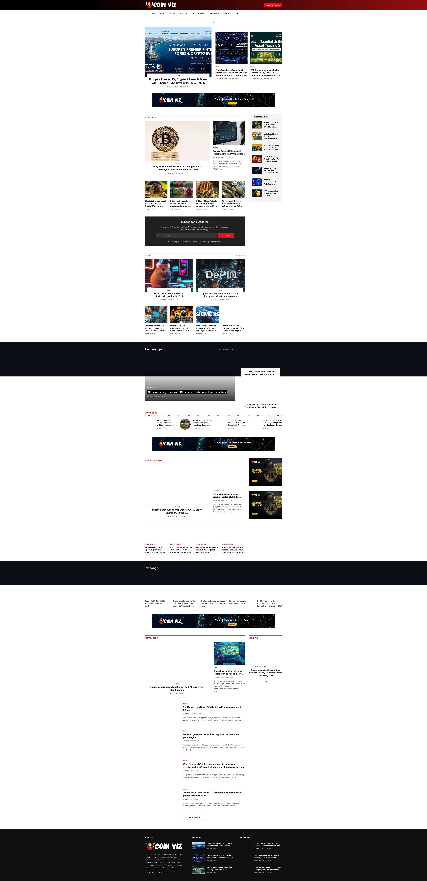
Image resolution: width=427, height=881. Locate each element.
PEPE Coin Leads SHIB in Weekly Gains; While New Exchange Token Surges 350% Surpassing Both (272, 422)
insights (258, 666)
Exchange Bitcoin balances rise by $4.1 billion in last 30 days (213, 603)
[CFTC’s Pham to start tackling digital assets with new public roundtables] (265, 653)
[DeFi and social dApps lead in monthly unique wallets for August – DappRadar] (246, 858)
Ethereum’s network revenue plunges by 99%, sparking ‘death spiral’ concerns (233, 328)
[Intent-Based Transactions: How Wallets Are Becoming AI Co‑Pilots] (257, 182)
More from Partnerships (227, 349)
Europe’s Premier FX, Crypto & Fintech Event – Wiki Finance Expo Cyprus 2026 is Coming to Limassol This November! (178, 81)
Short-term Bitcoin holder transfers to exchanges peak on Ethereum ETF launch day (184, 603)
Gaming (227, 14)
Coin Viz (163, 299)
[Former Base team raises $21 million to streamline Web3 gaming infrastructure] (162, 797)
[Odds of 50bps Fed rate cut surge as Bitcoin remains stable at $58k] (207, 189)
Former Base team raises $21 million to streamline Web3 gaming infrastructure (212, 794)
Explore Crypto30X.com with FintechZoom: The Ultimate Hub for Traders (228, 152)
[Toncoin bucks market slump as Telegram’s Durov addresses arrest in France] (246, 870)
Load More (193, 817)
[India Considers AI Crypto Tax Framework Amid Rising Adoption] (257, 136)
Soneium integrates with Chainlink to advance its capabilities (187, 392)
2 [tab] (267, 681)
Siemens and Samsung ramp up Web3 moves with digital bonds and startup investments (206, 328)
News (163, 14)
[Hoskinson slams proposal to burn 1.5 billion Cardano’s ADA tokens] (181, 314)
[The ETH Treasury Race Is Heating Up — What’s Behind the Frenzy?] (257, 159)
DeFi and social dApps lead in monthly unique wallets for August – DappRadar (266, 856)
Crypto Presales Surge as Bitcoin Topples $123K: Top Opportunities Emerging (226, 495)
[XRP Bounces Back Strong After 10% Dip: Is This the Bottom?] (257, 193)
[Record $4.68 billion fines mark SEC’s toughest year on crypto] (207, 532)
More (237, 14)
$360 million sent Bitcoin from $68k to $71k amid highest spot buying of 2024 (269, 603)
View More (240, 255)
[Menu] (146, 14)
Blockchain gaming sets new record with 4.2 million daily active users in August (228, 672)
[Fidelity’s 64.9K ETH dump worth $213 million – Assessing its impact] (150, 424)
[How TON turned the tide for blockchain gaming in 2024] (169, 275)
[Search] (281, 13)
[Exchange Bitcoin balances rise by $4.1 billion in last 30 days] (213, 585)
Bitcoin (177, 163)
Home (154, 14)
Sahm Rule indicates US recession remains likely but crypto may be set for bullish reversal (233, 550)
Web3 (172, 14)
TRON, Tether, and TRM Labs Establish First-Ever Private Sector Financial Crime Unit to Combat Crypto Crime (261, 373)
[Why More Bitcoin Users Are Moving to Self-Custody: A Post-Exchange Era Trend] (177, 143)
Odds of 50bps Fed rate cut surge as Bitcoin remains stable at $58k (206, 203)
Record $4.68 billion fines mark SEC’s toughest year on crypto (207, 549)
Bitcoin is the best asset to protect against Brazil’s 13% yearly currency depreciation (155, 203)
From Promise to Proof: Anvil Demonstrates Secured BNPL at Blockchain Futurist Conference (231, 73)
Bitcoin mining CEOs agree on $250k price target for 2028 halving (155, 549)
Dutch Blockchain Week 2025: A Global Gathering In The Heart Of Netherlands (237, 422)
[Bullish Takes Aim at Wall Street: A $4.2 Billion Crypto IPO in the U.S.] (257, 125)
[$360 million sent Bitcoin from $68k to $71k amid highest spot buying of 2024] (269, 585)
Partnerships (151, 387)
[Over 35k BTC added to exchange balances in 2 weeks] (157, 585)
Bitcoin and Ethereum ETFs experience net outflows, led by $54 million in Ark (231, 203)
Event (178, 75)
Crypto (183, 14)
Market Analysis (218, 491)
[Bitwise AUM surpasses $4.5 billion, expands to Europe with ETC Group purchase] (246, 846)
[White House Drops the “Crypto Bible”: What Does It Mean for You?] (257, 147)
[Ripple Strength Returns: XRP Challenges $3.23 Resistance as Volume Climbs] (257, 170)
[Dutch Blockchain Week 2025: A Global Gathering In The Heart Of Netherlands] (220, 424)
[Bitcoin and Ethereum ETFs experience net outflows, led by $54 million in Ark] (233, 189)
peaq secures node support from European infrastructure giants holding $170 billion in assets (220, 295)
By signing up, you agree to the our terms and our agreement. (196, 242)
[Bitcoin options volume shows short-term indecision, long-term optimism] (181, 189)
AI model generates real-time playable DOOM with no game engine (211, 736)
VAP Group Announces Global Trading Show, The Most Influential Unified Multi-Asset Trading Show (265, 73)
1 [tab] (265, 681)
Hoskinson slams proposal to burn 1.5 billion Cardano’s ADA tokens (179, 328)
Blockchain (199, 14)
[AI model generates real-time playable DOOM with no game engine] (162, 740)
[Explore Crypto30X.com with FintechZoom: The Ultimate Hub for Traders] (229, 133)
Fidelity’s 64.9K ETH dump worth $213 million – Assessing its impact (166, 422)
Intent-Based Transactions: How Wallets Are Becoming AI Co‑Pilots (271, 182)
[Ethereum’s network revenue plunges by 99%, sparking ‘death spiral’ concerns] (233, 314)
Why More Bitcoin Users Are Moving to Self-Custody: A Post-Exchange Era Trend (177, 168)
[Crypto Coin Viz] (161, 5)
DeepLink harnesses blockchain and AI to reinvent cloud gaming (177, 688)
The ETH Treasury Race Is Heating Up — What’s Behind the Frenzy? (271, 159)
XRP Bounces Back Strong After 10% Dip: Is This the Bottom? (271, 193)
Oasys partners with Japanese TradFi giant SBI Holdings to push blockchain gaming (261, 406)
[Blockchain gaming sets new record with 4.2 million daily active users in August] (229, 653)
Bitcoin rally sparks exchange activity (237, 602)
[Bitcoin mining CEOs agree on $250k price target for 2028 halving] (156, 532)
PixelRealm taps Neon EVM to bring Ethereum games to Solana (212, 708)
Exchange (214, 14)
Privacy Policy (209, 242)
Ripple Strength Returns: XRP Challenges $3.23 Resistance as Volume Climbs (271, 170)
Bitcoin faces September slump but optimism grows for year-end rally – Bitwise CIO (181, 550)
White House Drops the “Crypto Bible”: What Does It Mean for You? (271, 148)
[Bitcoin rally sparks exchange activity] (241, 585)
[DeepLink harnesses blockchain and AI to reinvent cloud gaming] (177, 663)
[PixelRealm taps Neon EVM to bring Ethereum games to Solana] (162, 712)
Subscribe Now (273, 5)
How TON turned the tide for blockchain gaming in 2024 (169, 295)
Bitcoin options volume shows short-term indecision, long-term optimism (180, 203)
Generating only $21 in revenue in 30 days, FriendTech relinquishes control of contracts (155, 328)
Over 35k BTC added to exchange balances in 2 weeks (155, 603)
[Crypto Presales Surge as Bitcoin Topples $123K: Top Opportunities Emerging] (229, 476)
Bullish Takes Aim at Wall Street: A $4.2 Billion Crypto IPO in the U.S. (271, 125)
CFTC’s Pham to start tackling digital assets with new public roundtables (265, 673)
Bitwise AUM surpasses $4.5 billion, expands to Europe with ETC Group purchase (267, 844)
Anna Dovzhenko (173, 87)
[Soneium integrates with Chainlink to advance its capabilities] (190, 377)
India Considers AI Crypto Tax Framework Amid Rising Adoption (271, 136)
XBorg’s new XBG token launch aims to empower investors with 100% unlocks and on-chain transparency (213, 766)
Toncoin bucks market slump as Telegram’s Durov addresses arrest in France (267, 868)
